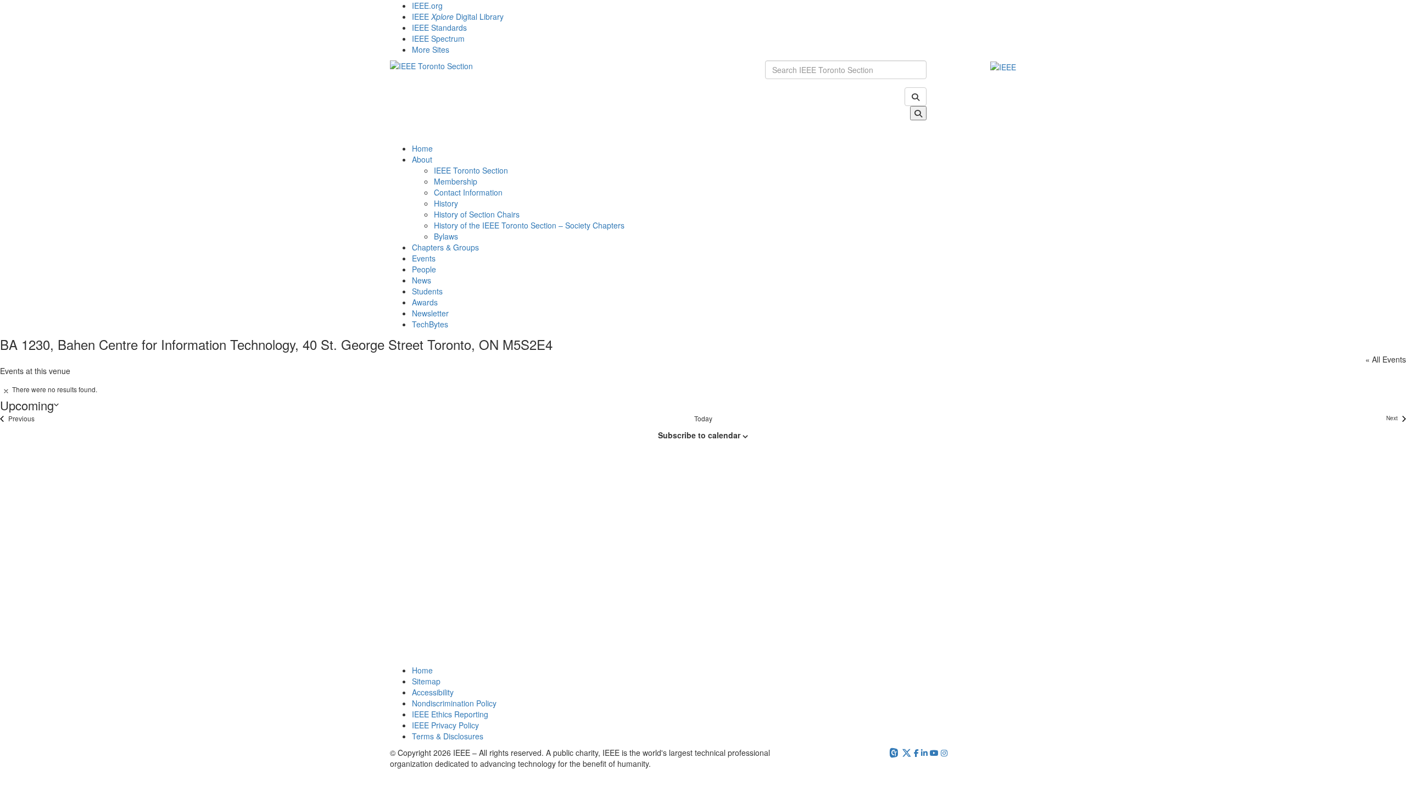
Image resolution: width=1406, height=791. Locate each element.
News (421, 280)
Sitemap (426, 681)
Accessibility (433, 692)
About (422, 159)
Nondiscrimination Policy (454, 703)
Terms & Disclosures (447, 736)
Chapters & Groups (445, 247)
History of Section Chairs (477, 214)
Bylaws (446, 236)
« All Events (1385, 359)
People (424, 269)
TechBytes (430, 324)
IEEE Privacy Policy (445, 725)
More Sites (430, 49)
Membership (455, 181)
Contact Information (468, 192)
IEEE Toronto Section (471, 170)
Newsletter (430, 313)
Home (422, 148)
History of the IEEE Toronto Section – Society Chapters (529, 225)
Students (427, 291)
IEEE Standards (439, 27)
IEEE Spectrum (438, 38)
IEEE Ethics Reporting (450, 714)
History (446, 203)
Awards (425, 302)
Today (703, 418)
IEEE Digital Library (458, 16)
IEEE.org (427, 5)
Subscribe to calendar (699, 435)
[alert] (703, 389)
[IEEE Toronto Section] (569, 101)
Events (424, 258)
